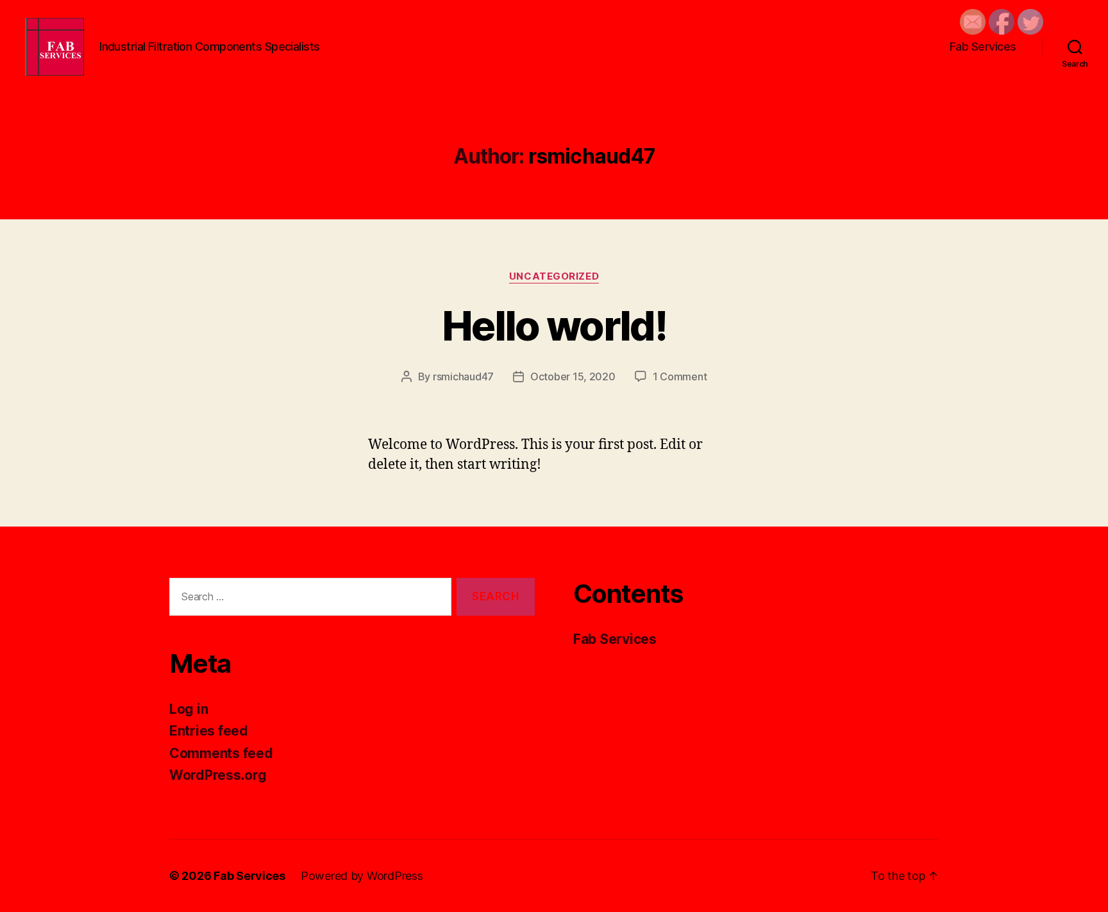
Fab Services (983, 46)
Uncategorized (554, 276)
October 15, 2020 (573, 376)
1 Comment (680, 376)
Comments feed (221, 753)
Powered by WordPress (362, 875)
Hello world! (554, 325)
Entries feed (208, 731)
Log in (188, 709)
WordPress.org (218, 775)
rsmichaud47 (463, 376)
